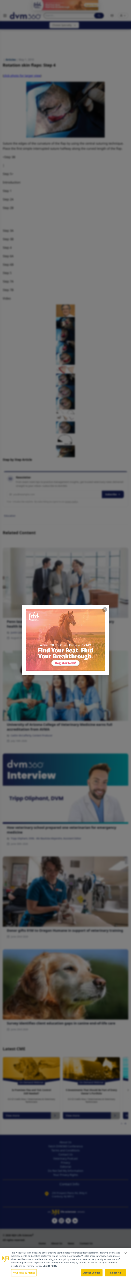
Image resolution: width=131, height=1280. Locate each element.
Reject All (115, 1272)
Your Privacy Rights (24, 1272)
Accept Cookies (91, 1272)
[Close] (125, 1253)
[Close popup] (104, 609)
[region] (65, 1264)
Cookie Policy (50, 1265)
